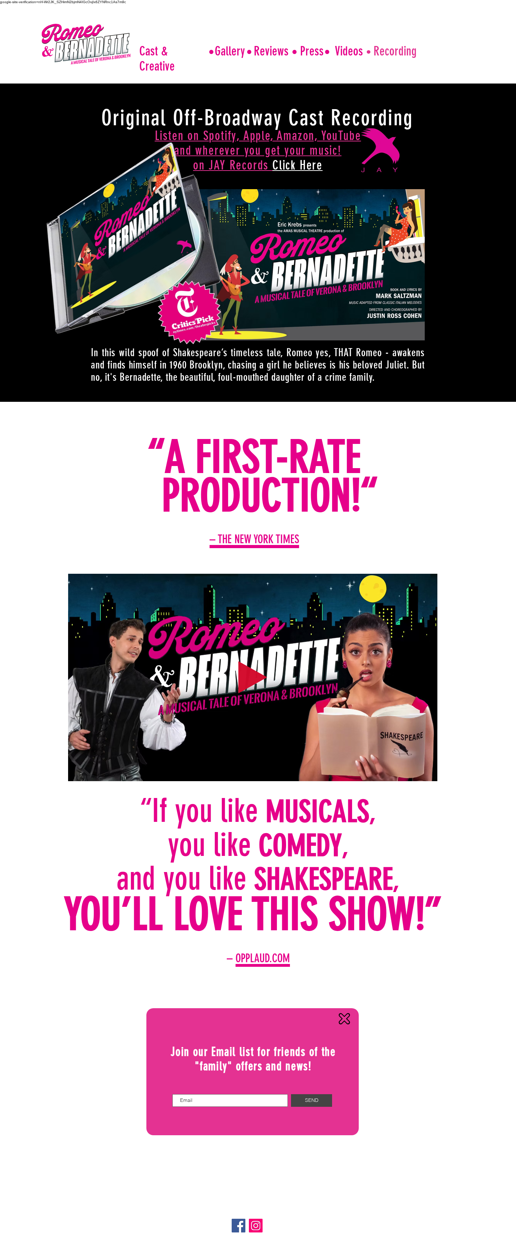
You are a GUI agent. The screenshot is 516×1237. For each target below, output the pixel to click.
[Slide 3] (263, 564)
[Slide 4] (257, 994)
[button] (428, 773)
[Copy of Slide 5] (273, 994)
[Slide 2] (254, 564)
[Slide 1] (246, 564)
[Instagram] (256, 1225)
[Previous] (8, 489)
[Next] (501, 489)
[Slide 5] (265, 994)
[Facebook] (238, 1225)
